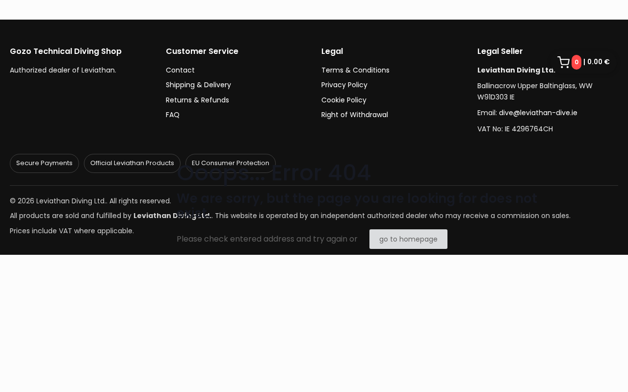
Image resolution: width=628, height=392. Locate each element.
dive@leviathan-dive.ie (538, 113)
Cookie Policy (343, 100)
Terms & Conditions (355, 70)
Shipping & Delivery (198, 85)
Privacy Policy (344, 85)
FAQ (173, 115)
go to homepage (408, 239)
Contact (180, 70)
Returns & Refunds (197, 100)
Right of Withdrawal (354, 115)
